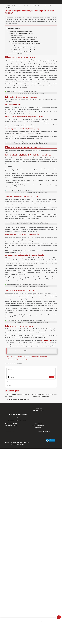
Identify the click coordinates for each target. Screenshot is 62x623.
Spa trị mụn (38, 423)
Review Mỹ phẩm (27, 6)
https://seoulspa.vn (11, 431)
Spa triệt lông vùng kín (11, 425)
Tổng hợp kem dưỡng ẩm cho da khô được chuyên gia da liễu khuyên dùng (27, 356)
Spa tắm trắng (38, 427)
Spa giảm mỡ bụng (38, 410)
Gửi (51, 377)
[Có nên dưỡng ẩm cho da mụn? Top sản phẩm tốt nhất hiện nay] (1, 1)
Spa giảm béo (38, 408)
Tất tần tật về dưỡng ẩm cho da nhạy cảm (18, 359)
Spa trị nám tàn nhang (38, 425)
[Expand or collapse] (55, 28)
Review (19, 6)
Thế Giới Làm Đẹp (11, 6)
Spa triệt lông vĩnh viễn (11, 423)
